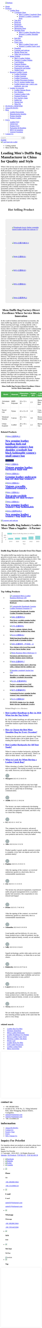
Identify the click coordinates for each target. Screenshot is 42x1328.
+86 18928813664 (11, 1223)
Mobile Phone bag (20, 52)
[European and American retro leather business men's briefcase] (23, 653)
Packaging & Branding (18, 128)
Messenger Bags (20, 28)
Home (7, 6)
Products (8, 8)
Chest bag (17, 40)
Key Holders (18, 92)
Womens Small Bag (14, 1031)
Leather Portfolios (20, 74)
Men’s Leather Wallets (22, 58)
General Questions (16, 132)
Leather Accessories (17, 88)
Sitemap (4, 1155)
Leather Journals (20, 76)
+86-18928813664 (12, 1182)
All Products (11, 1155)
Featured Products (20, 96)
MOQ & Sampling (16, 130)
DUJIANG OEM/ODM (14, 106)
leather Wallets (15, 56)
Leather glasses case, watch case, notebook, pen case (26, 85)
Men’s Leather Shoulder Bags (29, 32)
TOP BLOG (21, 1155)
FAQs (7, 120)
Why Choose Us (11, 1136)
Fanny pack (18, 42)
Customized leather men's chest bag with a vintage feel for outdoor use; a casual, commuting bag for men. (23, 667)
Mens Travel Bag (13, 1049)
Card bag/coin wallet (21, 66)
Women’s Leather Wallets (23, 60)
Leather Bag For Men (14, 1029)
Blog (7, 110)
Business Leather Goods (18, 72)
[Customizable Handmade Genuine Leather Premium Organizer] (23, 608)
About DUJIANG (11, 108)
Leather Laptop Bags (14, 1047)
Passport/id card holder (22, 68)
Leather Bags (14, 10)
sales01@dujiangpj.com (13, 1117)
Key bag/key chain (21, 98)
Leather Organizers (21, 78)
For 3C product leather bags (24, 82)
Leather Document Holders (24, 80)
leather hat (18, 100)
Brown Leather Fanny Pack (17, 1037)
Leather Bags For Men (15, 1043)
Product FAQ (14, 126)
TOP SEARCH (32, 1155)
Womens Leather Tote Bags (17, 1039)
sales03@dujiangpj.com (13, 1115)
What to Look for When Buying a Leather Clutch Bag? (21, 760)
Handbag (17, 48)
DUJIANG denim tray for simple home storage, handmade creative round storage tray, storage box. (22, 704)
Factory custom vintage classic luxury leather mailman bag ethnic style (22, 631)
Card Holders (19, 62)
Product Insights (15, 116)
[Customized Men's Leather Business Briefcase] (23, 598)
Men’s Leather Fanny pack (28, 44)
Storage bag (18, 102)
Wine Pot (17, 104)
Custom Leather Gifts (22, 94)
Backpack (17, 24)
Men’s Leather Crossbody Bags (30, 14)
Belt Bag (17, 38)
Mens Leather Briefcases (16, 1033)
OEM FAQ (14, 124)
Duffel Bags (18, 26)
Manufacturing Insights (18, 114)
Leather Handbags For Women (18, 1035)
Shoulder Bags (19, 30)
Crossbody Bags (20, 12)
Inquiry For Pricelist (8, 1151)
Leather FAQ (14, 122)
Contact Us (9, 134)
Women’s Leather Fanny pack (29, 46)
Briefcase (17, 22)
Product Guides (15, 118)
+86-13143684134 (12, 1186)
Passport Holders (20, 64)
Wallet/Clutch (19, 70)
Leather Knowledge (17, 112)
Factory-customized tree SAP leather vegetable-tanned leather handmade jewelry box (21, 686)
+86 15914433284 (11, 1227)
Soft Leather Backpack (15, 1045)
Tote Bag (17, 20)
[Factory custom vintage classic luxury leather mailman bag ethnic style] (17, 626)
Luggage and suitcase (22, 50)
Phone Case (11, 1041)
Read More (10, 460)
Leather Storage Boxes (22, 90)
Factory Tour (10, 1132)
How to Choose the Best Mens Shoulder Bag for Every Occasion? (21, 731)
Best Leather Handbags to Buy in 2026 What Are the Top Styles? (23, 714)
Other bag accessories (22, 54)
